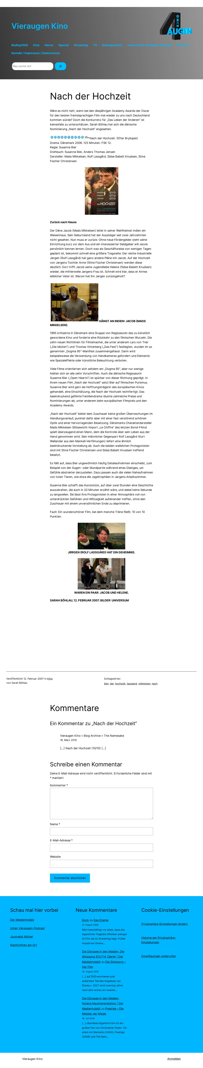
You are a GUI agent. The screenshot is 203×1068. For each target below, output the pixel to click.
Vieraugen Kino (39, 26)
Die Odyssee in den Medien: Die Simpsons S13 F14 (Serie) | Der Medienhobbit (103, 956)
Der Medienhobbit (22, 919)
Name (55, 824)
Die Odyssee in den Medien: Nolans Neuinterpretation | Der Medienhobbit (102, 1003)
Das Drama (101, 920)
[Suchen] (60, 66)
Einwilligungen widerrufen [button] (158, 956)
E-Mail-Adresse (61, 840)
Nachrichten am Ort (23, 945)
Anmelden (174, 1058)
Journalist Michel (21, 936)
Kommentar (59, 785)
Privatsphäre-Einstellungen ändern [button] (164, 924)
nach (154, 683)
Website (55, 856)
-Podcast (27, 928)
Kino (50, 678)
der (112, 683)
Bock (85, 920)
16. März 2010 (68, 740)
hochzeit (120, 683)
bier (106, 683)
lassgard (132, 683)
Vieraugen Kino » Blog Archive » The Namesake (92, 735)
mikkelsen (144, 683)
